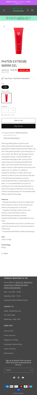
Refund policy (9, 353)
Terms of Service (10, 335)
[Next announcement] (33, 2)
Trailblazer (21, 393)
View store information (11, 138)
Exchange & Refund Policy (13, 344)
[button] (4, 10)
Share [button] (6, 253)
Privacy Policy (8, 331)
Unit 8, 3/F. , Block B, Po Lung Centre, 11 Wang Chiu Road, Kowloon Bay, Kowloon (18, 285)
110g (5, 87)
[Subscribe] (31, 370)
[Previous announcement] (3, 2)
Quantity (4, 106)
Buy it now (18, 126)
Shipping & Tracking (11, 340)
